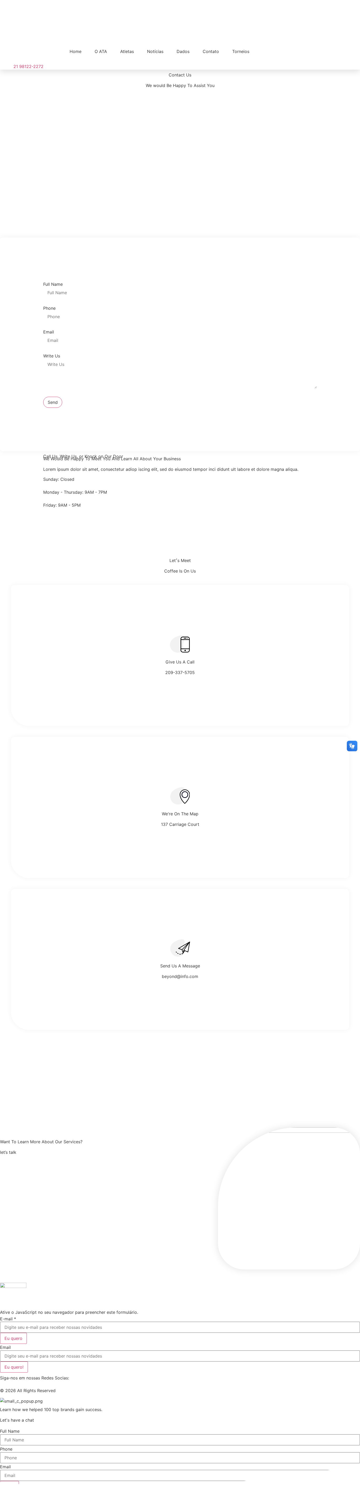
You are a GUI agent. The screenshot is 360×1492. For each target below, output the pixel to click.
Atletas (127, 51)
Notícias (155, 51)
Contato (211, 51)
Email (48, 332)
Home (75, 51)
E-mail (8, 1319)
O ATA (101, 51)
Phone (49, 308)
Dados (183, 51)
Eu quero (13, 1338)
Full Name (53, 284)
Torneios (240, 51)
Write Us (51, 356)
